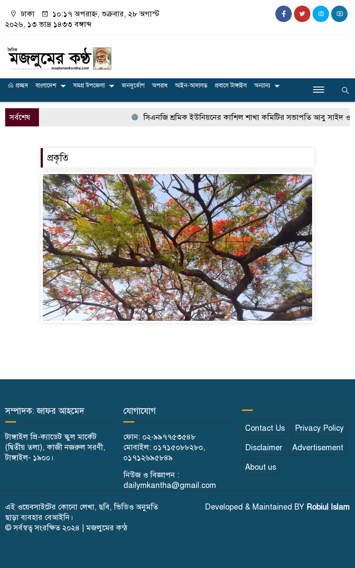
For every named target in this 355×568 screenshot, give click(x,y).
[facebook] (283, 14)
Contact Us (265, 428)
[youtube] (339, 14)
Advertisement (317, 447)
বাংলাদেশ (46, 85)
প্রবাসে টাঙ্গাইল (231, 85)
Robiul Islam (328, 507)
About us (260, 467)
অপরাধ (160, 85)
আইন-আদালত (191, 85)
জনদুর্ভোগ (133, 85)
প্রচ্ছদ (21, 85)
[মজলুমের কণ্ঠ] (59, 54)
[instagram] (321, 14)
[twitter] (302, 14)
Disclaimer (263, 447)
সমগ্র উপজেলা (89, 85)
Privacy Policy (319, 428)
